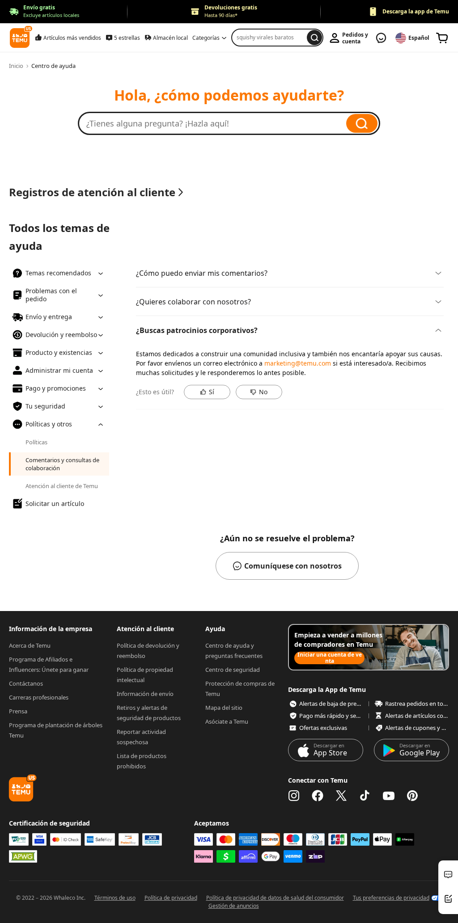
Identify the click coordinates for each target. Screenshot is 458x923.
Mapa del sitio (223, 708)
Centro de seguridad (232, 670)
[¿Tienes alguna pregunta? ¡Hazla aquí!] (216, 123)
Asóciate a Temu (226, 721)
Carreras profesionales (38, 697)
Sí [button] (211, 392)
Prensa (18, 711)
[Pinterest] (412, 795)
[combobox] (271, 37)
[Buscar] (361, 123)
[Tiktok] (365, 795)
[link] (442, 38)
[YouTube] (388, 795)
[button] (44, 12)
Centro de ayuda (53, 66)
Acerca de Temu (30, 645)
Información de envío (145, 694)
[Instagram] (294, 795)
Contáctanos (26, 683)
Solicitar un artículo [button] (54, 503)
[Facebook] (317, 795)
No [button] (263, 392)
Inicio (16, 66)
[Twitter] (341, 795)
